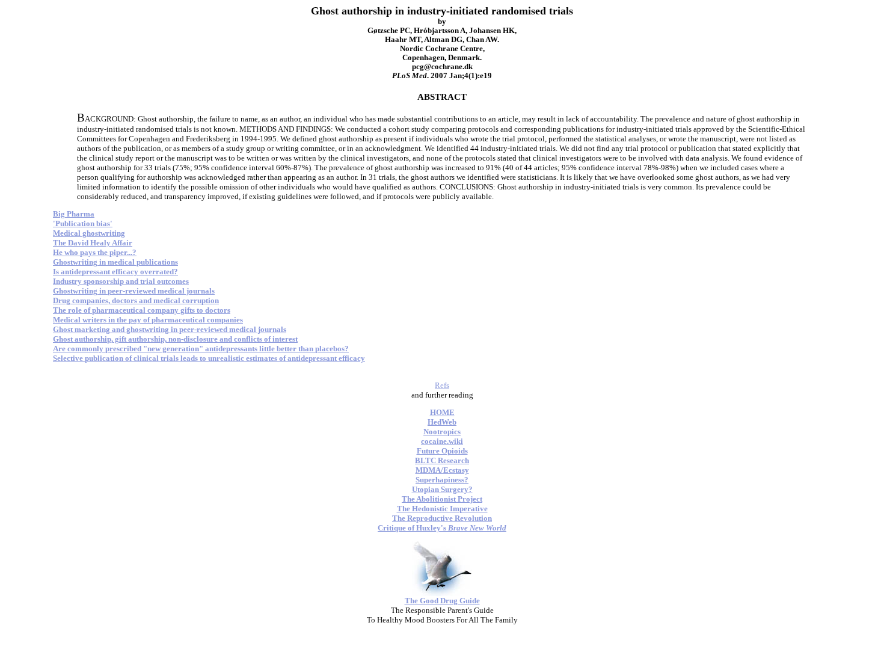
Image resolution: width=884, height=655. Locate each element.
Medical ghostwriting (89, 233)
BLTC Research (442, 460)
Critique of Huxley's (442, 527)
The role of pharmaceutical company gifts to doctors (141, 310)
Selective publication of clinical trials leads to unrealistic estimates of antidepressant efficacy (209, 358)
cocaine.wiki (442, 441)
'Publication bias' (82, 223)
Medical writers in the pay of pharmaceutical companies (148, 319)
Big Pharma (73, 213)
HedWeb (442, 421)
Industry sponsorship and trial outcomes (121, 281)
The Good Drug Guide (442, 600)
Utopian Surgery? (442, 489)
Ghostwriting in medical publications (115, 261)
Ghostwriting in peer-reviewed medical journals (134, 290)
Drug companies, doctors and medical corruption (136, 300)
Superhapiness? (442, 479)
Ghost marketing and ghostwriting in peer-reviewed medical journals (169, 329)
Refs (442, 385)
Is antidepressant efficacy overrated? (115, 271)
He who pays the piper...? (95, 252)
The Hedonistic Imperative (442, 508)
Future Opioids (442, 450)
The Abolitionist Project (442, 498)
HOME (442, 412)
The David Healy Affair (92, 242)
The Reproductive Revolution (442, 518)
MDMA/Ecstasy (442, 470)
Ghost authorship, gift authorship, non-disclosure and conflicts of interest (175, 338)
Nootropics (442, 431)
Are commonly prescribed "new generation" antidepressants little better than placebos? (201, 348)
